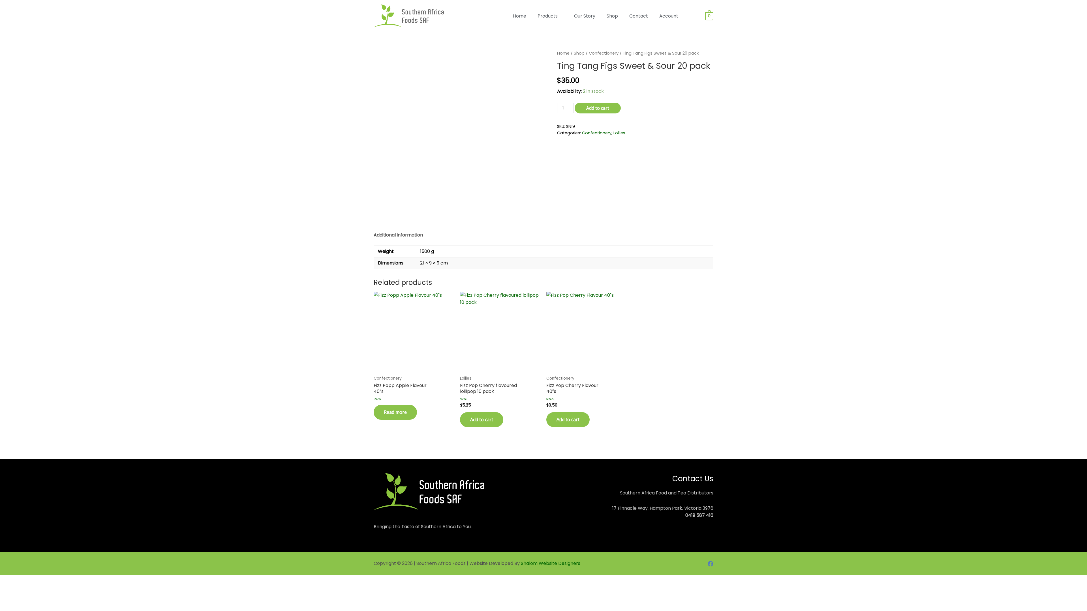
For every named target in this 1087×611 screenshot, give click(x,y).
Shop (612, 16)
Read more (395, 412)
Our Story (584, 16)
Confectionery (604, 53)
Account (668, 16)
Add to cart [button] (481, 419)
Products (548, 16)
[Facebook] (710, 564)
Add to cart (597, 108)
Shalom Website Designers (550, 563)
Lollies (619, 133)
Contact (638, 16)
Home (519, 16)
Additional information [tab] (398, 235)
